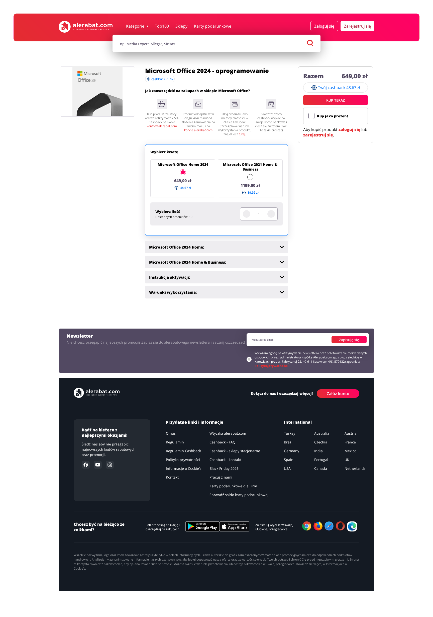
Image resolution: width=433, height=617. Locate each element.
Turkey (289, 433)
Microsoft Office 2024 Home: (176, 247)
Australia (321, 433)
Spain (288, 459)
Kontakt (172, 477)
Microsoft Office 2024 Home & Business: (187, 262)
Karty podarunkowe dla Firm (233, 486)
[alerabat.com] (86, 27)
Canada (320, 468)
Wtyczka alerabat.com (227, 433)
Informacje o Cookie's (183, 468)
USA (287, 468)
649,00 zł (182, 180)
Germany (291, 450)
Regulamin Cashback (183, 450)
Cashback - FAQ (222, 442)
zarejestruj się (318, 135)
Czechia (320, 442)
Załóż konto (338, 393)
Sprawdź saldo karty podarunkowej (238, 494)
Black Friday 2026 (224, 468)
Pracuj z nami (220, 477)
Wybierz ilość (167, 211)
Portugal (321, 459)
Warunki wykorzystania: (173, 292)
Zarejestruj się (357, 26)
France (350, 442)
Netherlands (355, 468)
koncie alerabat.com (198, 130)
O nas (171, 433)
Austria (351, 433)
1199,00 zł (250, 185)
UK (347, 459)
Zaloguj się (324, 26)
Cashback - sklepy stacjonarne (234, 450)
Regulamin (175, 442)
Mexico (350, 450)
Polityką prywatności (271, 366)
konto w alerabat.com (162, 126)
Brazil (288, 442)
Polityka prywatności (183, 459)
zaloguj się (349, 129)
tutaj (242, 134)
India (318, 450)
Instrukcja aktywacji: (169, 277)
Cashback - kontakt (225, 459)
